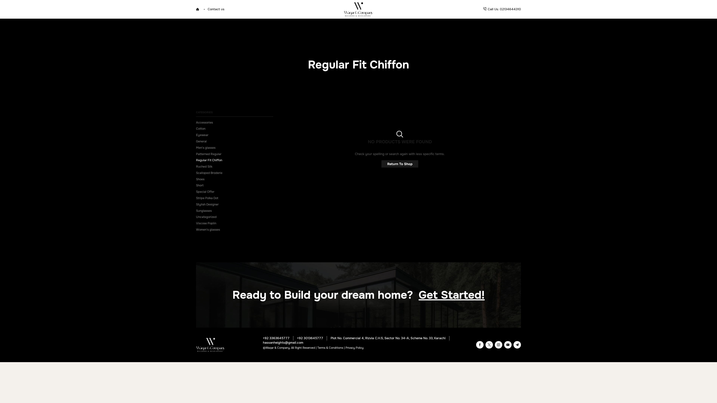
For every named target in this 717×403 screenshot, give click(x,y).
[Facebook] (480, 345)
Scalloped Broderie (209, 173)
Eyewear (202, 135)
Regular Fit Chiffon (209, 160)
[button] (452, 295)
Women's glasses (208, 230)
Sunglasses (204, 211)
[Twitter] (489, 345)
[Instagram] (498, 345)
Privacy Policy (354, 348)
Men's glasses (205, 148)
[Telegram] (517, 345)
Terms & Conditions (330, 348)
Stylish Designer (207, 204)
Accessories (204, 122)
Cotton (200, 129)
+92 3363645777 (276, 338)
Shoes (200, 179)
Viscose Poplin (206, 223)
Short (200, 185)
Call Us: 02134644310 (504, 9)
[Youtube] (508, 345)
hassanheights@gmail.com (283, 343)
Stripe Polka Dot (207, 198)
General (201, 141)
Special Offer (205, 192)
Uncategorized (206, 217)
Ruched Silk (204, 166)
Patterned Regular (208, 154)
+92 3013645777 (310, 338)
